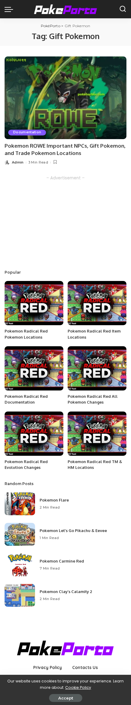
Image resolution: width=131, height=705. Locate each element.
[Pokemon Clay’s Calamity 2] (20, 595)
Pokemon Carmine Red (62, 561)
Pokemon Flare (54, 500)
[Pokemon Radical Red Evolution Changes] (34, 434)
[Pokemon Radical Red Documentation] (34, 368)
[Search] (122, 9)
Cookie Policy (78, 687)
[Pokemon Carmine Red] (20, 564)
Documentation (27, 132)
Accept (65, 698)
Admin (18, 162)
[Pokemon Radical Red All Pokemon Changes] (97, 368)
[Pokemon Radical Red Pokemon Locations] (34, 303)
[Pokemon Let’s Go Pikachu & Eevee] (20, 534)
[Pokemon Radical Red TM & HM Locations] (97, 434)
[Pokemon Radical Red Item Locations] (97, 303)
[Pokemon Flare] (20, 503)
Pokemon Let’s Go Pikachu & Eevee (73, 530)
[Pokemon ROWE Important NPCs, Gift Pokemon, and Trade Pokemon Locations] (65, 97)
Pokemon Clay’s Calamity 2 (66, 591)
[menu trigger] (10, 9)
